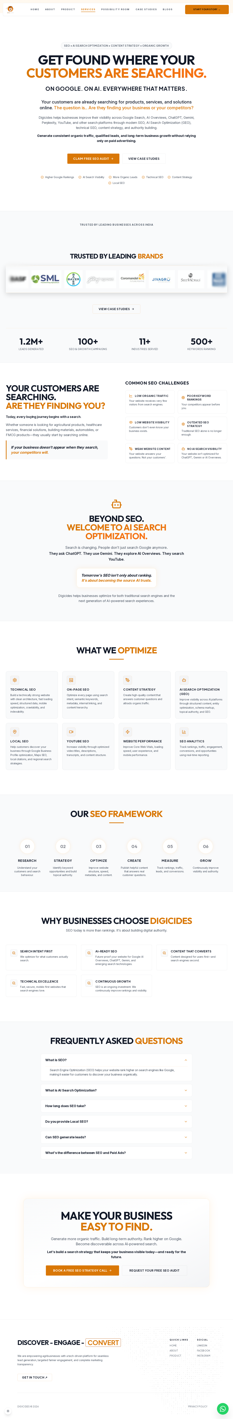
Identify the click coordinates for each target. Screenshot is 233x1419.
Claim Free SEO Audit (91, 158)
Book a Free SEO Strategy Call (80, 1270)
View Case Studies (144, 158)
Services (88, 9)
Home (35, 9)
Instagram (203, 1355)
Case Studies (146, 9)
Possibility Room (115, 9)
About (50, 9)
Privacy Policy (198, 1406)
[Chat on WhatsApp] (223, 1409)
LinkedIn (202, 1345)
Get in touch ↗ (35, 1377)
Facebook (203, 1350)
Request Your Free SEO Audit (154, 1270)
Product (68, 9)
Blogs (168, 9)
